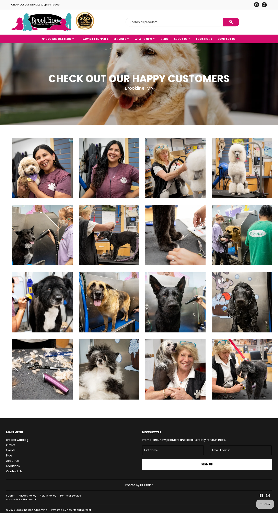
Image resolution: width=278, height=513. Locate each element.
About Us (181, 39)
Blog (164, 39)
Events (10, 450)
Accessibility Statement (21, 499)
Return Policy (48, 495)
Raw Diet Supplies (95, 39)
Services (120, 39)
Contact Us (226, 39)
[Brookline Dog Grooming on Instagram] (268, 496)
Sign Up (207, 464)
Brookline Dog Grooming (31, 510)
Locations (204, 39)
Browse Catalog (58, 39)
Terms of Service (70, 495)
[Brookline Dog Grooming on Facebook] (261, 496)
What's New (144, 39)
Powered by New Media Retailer (71, 510)
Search (10, 495)
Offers (10, 445)
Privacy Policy (27, 495)
